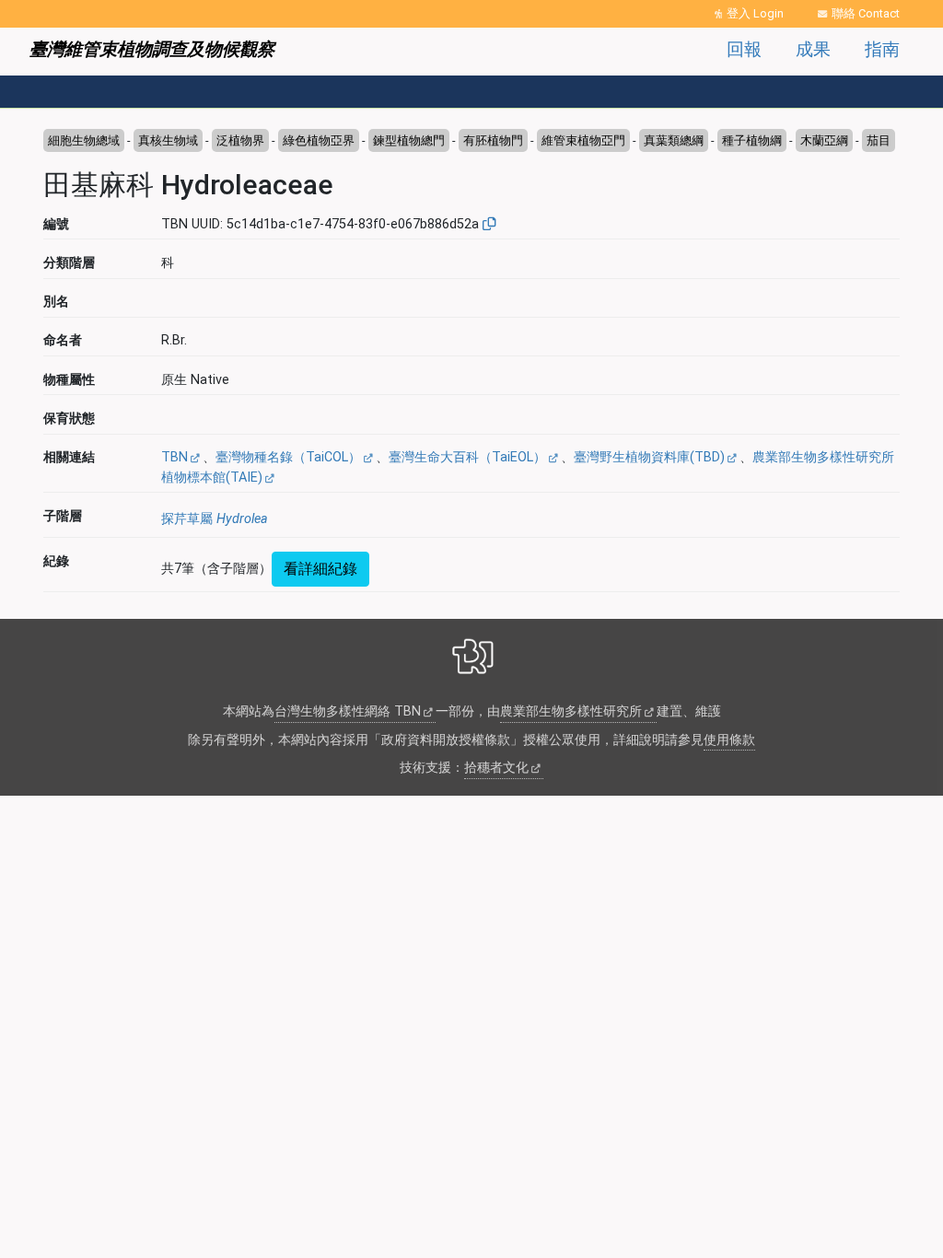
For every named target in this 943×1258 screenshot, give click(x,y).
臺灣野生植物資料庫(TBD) (649, 457)
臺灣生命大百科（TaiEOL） (467, 457)
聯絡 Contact (866, 13)
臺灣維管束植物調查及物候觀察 (151, 49)
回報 (744, 49)
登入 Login (755, 13)
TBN (174, 457)
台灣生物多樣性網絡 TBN (347, 711)
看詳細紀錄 (320, 568)
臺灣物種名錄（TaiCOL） (288, 457)
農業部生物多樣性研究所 (571, 711)
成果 (813, 49)
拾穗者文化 (496, 767)
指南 (882, 49)
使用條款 (729, 740)
